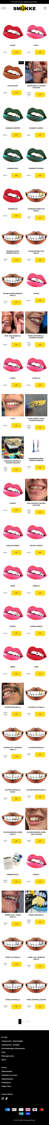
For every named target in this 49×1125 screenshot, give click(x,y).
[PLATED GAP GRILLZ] (36, 734)
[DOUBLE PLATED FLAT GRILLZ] (36, 195)
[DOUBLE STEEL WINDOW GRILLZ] (13, 280)
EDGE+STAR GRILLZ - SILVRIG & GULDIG (36, 337)
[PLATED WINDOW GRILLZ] (36, 776)
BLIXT (36, 45)
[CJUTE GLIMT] (13, 72)
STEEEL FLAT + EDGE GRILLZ (13, 916)
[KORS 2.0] (36, 572)
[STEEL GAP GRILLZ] (13, 986)
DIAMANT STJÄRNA (36, 168)
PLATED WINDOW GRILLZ (36, 790)
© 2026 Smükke (18, 1120)
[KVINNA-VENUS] (36, 613)
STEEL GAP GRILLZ (13, 1000)
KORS (13, 586)
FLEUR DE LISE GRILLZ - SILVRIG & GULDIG (13, 462)
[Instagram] (3, 1098)
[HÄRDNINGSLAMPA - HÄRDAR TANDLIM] (36, 446)
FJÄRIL (12, 378)
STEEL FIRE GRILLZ (36, 915)
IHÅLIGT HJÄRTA (36, 545)
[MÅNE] (13, 653)
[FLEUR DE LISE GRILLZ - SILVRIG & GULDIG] (13, 447)
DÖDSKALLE (12, 209)
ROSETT (36, 874)
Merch (4, 1060)
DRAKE (36, 293)
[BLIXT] (36, 32)
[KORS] (13, 572)
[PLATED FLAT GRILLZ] (36, 694)
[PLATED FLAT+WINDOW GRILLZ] (13, 734)
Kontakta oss (6, 1082)
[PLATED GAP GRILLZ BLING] (13, 776)
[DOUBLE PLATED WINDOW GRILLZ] (13, 238)
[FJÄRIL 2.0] (36, 365)
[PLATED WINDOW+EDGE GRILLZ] (13, 819)
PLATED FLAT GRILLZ (36, 707)
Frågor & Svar (6, 1086)
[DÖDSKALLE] (13, 195)
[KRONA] (13, 613)
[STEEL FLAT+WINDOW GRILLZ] (36, 944)
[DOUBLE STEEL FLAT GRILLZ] (36, 238)
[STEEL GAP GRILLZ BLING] (36, 986)
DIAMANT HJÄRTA (36, 128)
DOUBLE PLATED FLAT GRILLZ (36, 210)
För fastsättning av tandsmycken (13, 1048)
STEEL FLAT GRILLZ (12, 957)
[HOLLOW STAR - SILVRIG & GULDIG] (36, 490)
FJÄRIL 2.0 (36, 378)
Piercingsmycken (8, 1056)
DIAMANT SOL (12, 168)
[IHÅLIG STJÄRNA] (13, 532)
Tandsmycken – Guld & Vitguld (12, 1041)
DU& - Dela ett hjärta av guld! (13, 337)
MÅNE (12, 667)
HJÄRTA (13, 503)
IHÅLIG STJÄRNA (12, 545)
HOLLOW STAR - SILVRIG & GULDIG (36, 504)
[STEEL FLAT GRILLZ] (13, 944)
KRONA (13, 626)
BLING (12, 45)
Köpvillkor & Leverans (9, 1075)
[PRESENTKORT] (13, 861)
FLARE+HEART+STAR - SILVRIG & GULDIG (36, 419)
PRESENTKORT (13, 874)
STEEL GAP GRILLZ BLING (36, 1000)
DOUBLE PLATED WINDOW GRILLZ (12, 252)
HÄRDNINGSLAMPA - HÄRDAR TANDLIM (36, 459)
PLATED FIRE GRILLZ (13, 707)
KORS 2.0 (36, 586)
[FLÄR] (13, 405)
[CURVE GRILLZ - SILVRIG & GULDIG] (36, 72)
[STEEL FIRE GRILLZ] (36, 902)
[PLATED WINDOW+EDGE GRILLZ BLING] (36, 819)
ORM (36, 667)
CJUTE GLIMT (13, 86)
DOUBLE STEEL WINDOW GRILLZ (12, 294)
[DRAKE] (36, 280)
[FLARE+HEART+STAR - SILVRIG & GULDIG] (36, 405)
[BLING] (13, 32)
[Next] (31, 1021)
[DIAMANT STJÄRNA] (36, 155)
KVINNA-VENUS (36, 626)
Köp (16, 52)
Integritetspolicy (7, 1079)
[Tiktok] (7, 1098)
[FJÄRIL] (13, 365)
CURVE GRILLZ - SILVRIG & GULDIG (36, 87)
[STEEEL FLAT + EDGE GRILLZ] (13, 902)
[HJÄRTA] (13, 490)
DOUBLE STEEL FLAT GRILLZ (36, 252)
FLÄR (13, 418)
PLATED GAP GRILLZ (36, 747)
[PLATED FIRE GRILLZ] (13, 694)
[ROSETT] (36, 861)
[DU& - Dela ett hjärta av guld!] (13, 322)
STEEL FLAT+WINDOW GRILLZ (36, 958)
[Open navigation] (4, 8)
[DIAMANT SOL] (13, 155)
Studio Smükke (7, 1071)
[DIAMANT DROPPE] (13, 115)
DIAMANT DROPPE (13, 128)
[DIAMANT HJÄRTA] (36, 115)
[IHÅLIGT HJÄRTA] (36, 532)
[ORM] (36, 653)
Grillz (3, 1052)
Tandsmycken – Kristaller (11, 1045)
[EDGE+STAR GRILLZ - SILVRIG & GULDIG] (36, 322)
